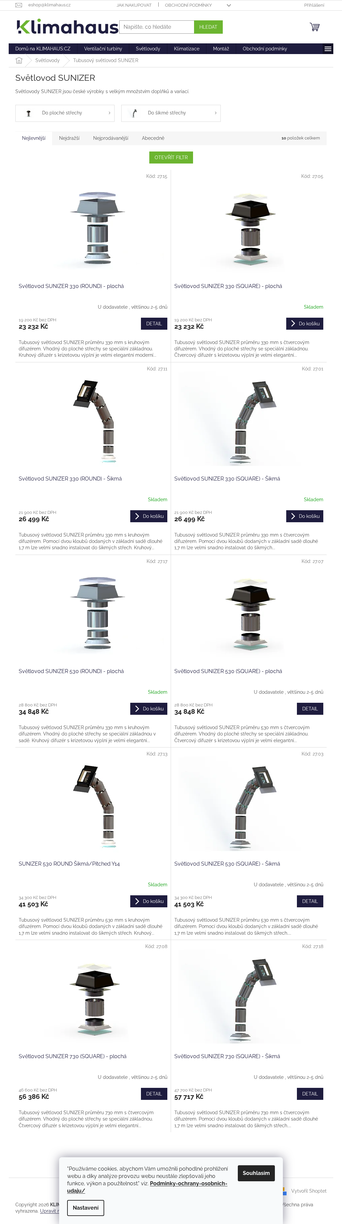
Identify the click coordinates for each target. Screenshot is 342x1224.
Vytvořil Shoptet (309, 1191)
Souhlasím (256, 1173)
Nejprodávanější (110, 138)
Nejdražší (69, 138)
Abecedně (153, 138)
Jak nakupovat (134, 5)
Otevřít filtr (171, 157)
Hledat (208, 27)
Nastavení (86, 1208)
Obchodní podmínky (188, 5)
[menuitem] (43, 48)
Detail (154, 323)
